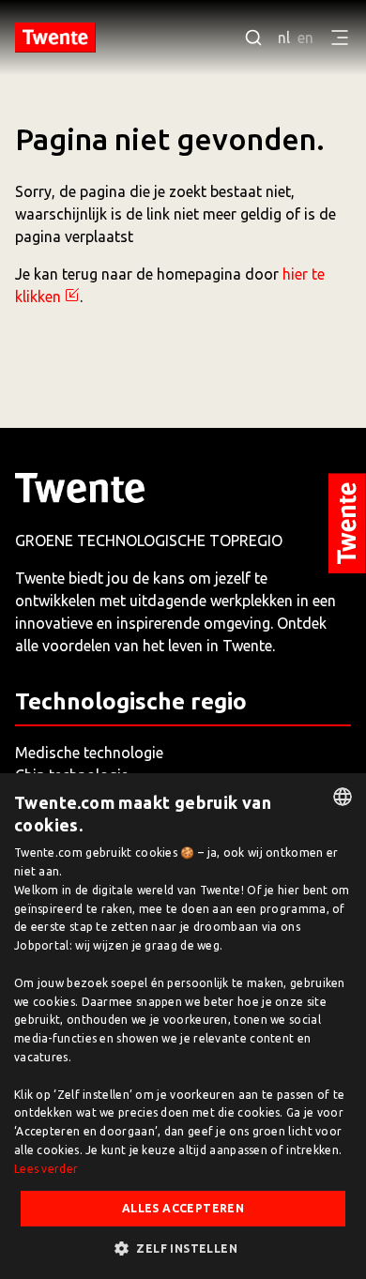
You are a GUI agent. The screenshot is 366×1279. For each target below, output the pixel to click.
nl (284, 37)
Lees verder (46, 1169)
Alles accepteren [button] (183, 1208)
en (305, 37)
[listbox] (342, 796)
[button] (183, 1248)
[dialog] (183, 1026)
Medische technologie (89, 752)
